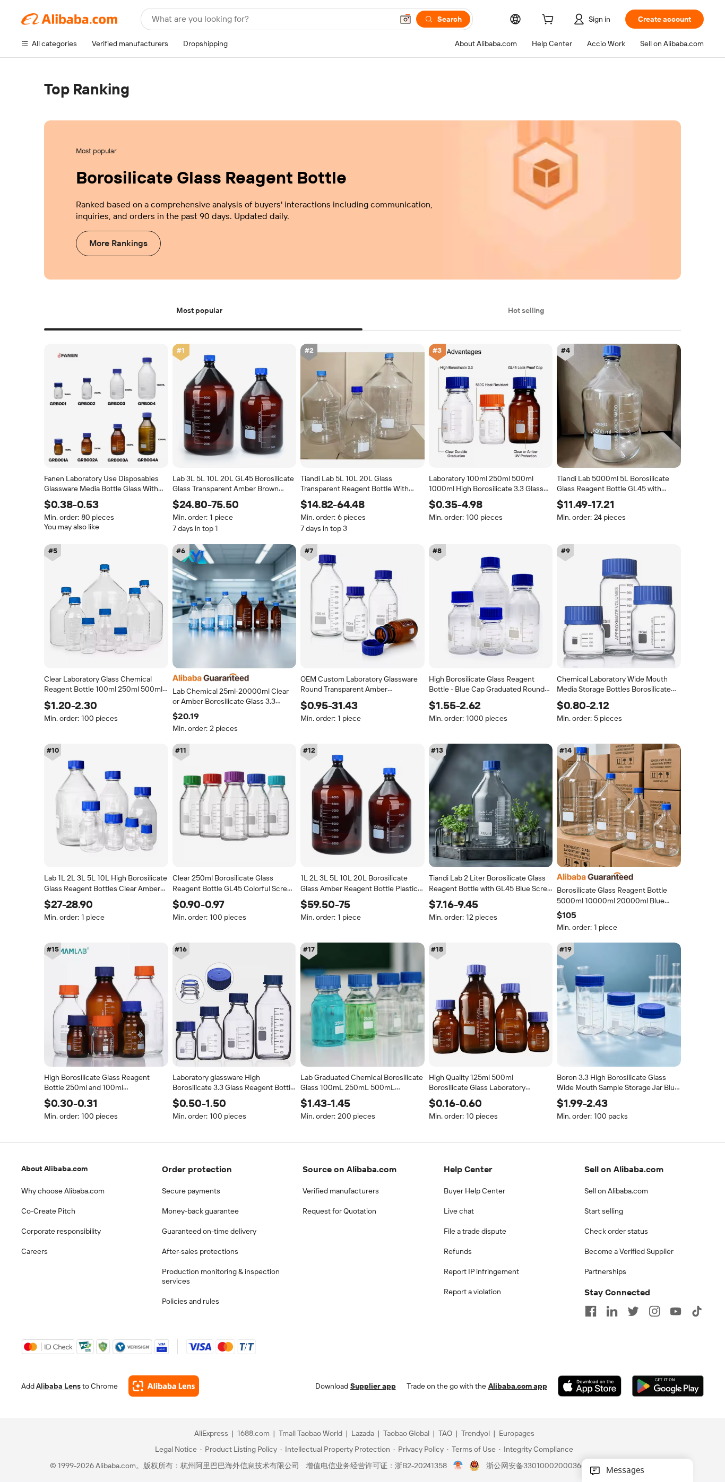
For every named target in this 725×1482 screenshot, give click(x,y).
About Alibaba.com (54, 1168)
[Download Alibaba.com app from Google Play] (668, 1386)
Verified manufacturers (341, 1191)
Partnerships (605, 1271)
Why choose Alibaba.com (63, 1191)
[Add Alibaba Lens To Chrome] (163, 1386)
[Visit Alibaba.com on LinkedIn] (612, 1311)
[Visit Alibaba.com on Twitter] (633, 1311)
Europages (516, 1433)
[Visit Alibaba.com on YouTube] (675, 1311)
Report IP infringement (481, 1271)
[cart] (550, 20)
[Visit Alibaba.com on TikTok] (697, 1311)
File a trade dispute (475, 1231)
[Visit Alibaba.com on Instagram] (654, 1311)
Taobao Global (406, 1433)
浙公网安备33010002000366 (535, 1466)
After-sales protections (200, 1251)
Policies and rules (190, 1301)
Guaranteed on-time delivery (209, 1231)
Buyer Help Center (474, 1191)
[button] (405, 19)
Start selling (603, 1211)
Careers (34, 1251)
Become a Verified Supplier (629, 1251)
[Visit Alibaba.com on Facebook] (590, 1311)
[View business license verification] (458, 1466)
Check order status (616, 1231)
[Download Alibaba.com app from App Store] (590, 1386)
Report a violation (472, 1291)
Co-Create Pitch (48, 1211)
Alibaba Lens (58, 1386)
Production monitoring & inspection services (221, 1276)
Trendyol (475, 1433)
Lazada (362, 1433)
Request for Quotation (339, 1211)
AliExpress (211, 1433)
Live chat (459, 1211)
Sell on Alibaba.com (616, 1191)
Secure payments (191, 1191)
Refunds (458, 1251)
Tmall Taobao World (310, 1433)
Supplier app (373, 1386)
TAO (445, 1433)
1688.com (253, 1433)
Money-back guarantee (200, 1211)
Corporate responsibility (61, 1231)
